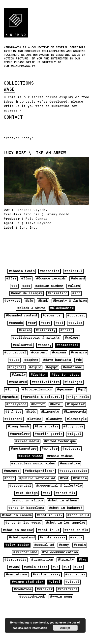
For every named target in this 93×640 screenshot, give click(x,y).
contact (13, 117)
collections (19, 83)
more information (35, 628)
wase (9, 90)
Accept (65, 627)
